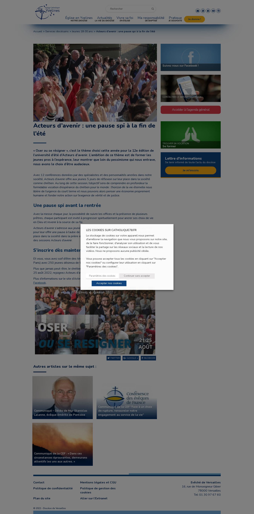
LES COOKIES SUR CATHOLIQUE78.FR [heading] (111, 230)
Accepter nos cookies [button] (109, 283)
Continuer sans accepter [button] (137, 276)
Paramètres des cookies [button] (102, 276)
